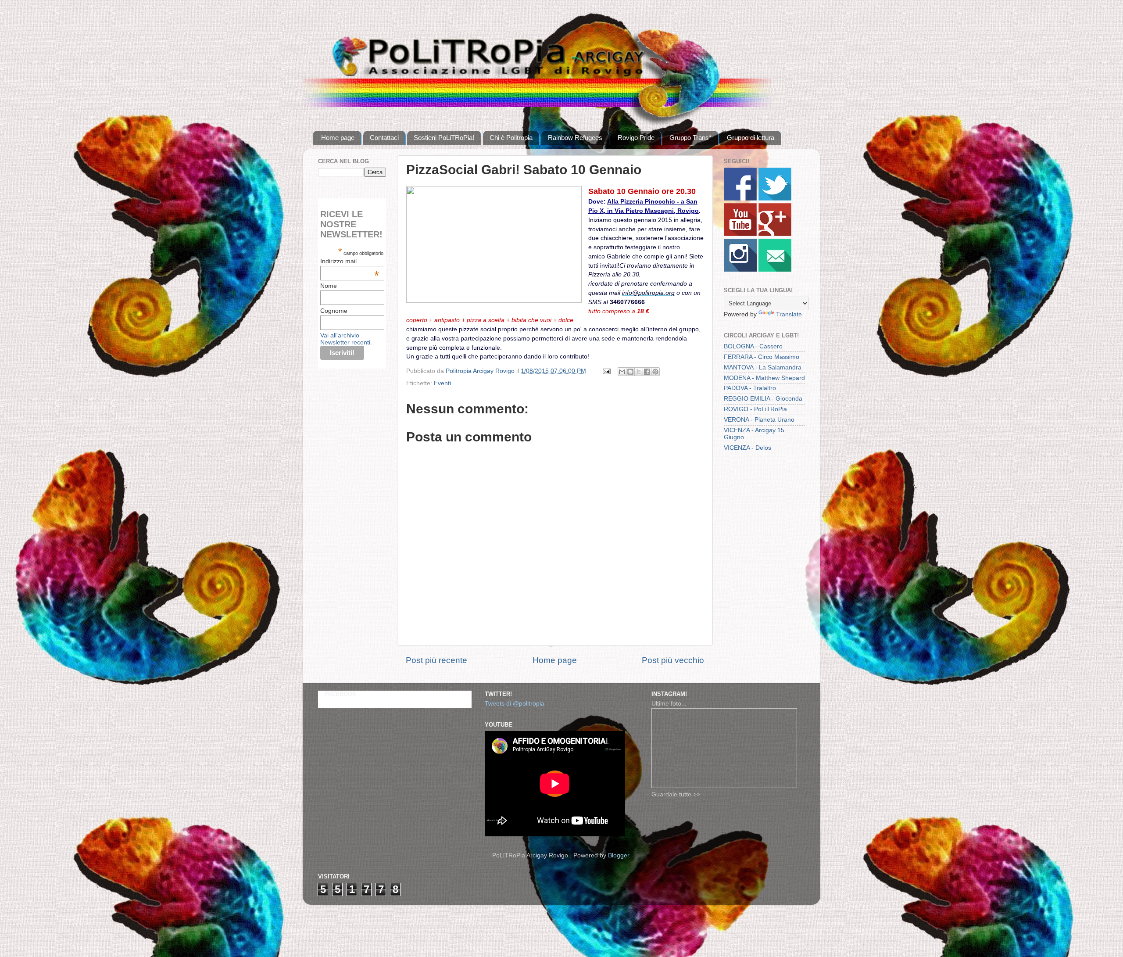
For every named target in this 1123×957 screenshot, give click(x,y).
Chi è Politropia (511, 137)
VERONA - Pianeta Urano (759, 419)
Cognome (333, 310)
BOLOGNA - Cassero (753, 346)
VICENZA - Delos (747, 447)
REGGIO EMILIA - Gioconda (763, 398)
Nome (328, 285)
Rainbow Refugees (575, 137)
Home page (337, 137)
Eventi (442, 383)
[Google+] (774, 234)
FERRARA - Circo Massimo (761, 357)
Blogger (618, 855)
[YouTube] (740, 234)
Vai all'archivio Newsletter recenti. (346, 339)
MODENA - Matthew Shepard (764, 378)
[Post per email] (606, 371)
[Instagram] (740, 269)
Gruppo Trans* (690, 137)
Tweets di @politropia (514, 703)
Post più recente (436, 660)
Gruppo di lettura (750, 137)
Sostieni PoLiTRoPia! (444, 137)
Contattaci (384, 137)
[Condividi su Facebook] (647, 371)
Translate (789, 314)
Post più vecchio (673, 660)
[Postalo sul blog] (630, 371)
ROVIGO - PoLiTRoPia (755, 409)
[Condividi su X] (638, 371)
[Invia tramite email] (622, 371)
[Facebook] (740, 198)
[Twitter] (774, 198)
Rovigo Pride (636, 137)
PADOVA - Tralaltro (750, 388)
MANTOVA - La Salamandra (762, 367)
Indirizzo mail (349, 261)
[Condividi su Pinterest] (655, 371)
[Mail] (774, 269)
